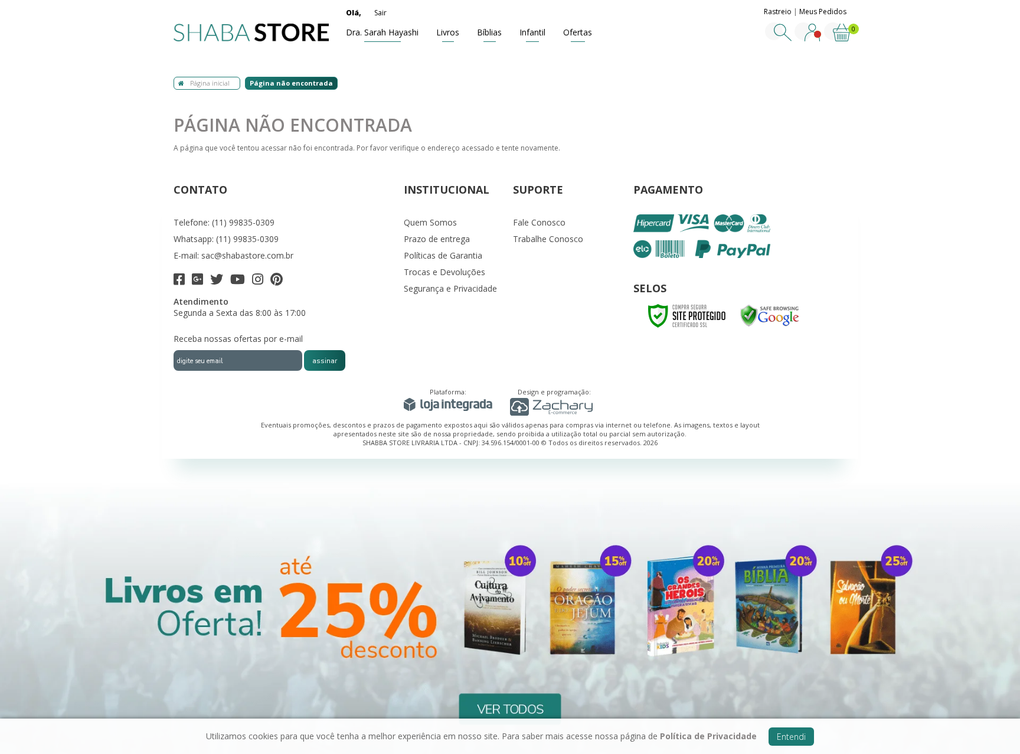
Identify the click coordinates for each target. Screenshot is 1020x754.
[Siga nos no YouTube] (237, 280)
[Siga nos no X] (216, 280)
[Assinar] (324, 360)
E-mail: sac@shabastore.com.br (233, 255)
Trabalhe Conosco (548, 238)
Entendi (791, 736)
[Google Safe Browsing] (769, 315)
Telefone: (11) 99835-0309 (224, 222)
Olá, (353, 13)
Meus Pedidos (822, 11)
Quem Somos (430, 222)
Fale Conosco (539, 222)
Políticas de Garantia (443, 255)
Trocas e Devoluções (444, 272)
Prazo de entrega (437, 238)
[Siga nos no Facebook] (179, 280)
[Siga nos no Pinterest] (276, 280)
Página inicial (210, 83)
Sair (380, 13)
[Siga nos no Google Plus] (197, 280)
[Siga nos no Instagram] (257, 280)
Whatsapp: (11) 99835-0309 (226, 238)
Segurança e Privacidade (450, 288)
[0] (842, 39)
